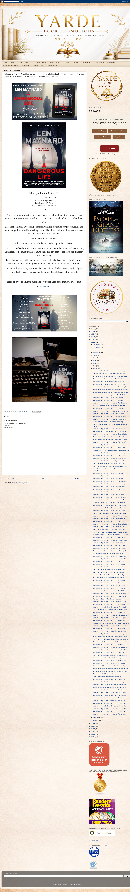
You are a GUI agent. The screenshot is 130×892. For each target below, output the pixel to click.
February (96, 717)
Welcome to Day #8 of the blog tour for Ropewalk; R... (110, 371)
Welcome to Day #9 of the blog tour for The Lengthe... (110, 618)
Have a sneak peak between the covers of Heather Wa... (111, 392)
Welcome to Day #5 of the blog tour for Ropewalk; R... (110, 429)
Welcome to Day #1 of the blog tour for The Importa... (110, 593)
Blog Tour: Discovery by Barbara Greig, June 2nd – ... (110, 463)
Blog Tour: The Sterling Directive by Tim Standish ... (109, 572)
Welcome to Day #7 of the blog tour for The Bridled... (110, 591)
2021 (93, 342)
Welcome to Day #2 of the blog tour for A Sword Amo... (110, 647)
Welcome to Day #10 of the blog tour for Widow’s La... (110, 505)
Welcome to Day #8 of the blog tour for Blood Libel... (109, 703)
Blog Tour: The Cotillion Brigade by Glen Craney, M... (110, 655)
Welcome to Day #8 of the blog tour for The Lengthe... (110, 634)
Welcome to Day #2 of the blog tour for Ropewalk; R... (110, 473)
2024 (93, 334)
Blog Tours (65, 62)
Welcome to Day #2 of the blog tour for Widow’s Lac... (110, 644)
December (96, 344)
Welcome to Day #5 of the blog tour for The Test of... (109, 510)
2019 (93, 726)
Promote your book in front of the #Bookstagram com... (110, 658)
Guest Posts (54, 62)
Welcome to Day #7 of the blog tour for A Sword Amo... (110, 564)
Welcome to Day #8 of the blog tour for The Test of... (109, 455)
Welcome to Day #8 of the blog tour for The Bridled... (110, 494)
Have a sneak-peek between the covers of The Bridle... (110, 671)
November (96, 347)
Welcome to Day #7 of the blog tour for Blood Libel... (109, 711)
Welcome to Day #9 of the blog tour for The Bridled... (110, 413)
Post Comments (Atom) (19, 483)
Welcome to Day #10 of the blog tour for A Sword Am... (110, 508)
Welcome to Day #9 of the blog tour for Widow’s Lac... (110, 516)
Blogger (78, 884)
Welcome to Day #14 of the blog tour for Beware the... (110, 695)
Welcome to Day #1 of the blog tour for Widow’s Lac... (110, 660)
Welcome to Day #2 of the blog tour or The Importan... (110, 497)
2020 (93, 723)
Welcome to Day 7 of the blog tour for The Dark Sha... (110, 395)
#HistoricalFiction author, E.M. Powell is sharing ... (109, 422)
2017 (93, 731)
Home (5, 62)
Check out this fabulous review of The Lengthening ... (110, 666)
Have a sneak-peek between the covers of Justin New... (110, 376)
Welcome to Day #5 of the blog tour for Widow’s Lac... (110, 601)
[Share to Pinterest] (40, 412)
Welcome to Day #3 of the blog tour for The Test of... (109, 548)
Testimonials (25, 65)
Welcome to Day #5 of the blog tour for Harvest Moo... (110, 419)
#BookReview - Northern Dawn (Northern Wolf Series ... (110, 373)
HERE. (47, 286)
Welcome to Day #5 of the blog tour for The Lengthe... (110, 682)
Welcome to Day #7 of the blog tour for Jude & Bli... (109, 526)
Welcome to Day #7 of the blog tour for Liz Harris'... (109, 652)
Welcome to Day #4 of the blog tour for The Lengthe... (110, 692)
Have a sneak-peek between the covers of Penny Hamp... (111, 551)
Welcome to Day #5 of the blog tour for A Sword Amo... (110, 604)
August (95, 355)
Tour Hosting (111, 62)
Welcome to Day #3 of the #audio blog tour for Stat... (109, 631)
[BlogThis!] (35, 412)
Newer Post (9, 479)
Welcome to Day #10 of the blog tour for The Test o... (110, 431)
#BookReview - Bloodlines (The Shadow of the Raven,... (111, 513)
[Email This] (33, 412)
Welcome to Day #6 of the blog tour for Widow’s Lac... (110, 583)
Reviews (75, 62)
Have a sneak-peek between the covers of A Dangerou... (111, 668)
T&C (42, 65)
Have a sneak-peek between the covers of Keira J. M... (110, 636)
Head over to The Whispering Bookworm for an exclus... (111, 674)
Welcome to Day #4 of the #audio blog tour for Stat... (109, 545)
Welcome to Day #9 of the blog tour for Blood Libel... (109, 690)
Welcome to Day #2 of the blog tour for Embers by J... (110, 434)
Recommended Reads (10, 65)
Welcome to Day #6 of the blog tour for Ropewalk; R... (110, 400)
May (94, 363)
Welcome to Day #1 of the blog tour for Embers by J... (110, 524)
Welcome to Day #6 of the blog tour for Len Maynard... (110, 588)
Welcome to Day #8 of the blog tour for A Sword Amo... (110, 543)
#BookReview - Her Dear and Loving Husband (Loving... (111, 623)
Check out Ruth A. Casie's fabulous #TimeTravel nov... (110, 502)
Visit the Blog (99, 131)
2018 (93, 729)
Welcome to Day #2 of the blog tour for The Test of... (109, 561)
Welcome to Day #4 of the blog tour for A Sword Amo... (110, 615)
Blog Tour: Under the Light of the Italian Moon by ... (109, 575)
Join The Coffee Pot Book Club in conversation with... (110, 405)
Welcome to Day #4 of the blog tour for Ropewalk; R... (110, 442)
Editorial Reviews (102, 137)
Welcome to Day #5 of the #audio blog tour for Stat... (109, 461)
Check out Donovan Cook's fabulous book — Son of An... (111, 535)
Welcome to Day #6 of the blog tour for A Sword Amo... (110, 580)
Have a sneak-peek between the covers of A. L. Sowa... (110, 439)
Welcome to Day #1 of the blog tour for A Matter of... (109, 537)
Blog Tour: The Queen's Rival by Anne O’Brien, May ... (110, 569)
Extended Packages (40, 62)
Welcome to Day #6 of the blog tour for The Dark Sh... (110, 481)
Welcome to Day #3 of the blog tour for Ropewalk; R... (110, 453)
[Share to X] (37, 412)
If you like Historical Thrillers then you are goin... (108, 676)
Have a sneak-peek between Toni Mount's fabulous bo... (111, 379)
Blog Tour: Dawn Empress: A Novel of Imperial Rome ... (110, 639)
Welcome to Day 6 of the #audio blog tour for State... (109, 384)
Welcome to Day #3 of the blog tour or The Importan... (110, 416)
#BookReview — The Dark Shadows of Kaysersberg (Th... (111, 450)
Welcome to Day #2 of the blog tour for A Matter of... (109, 458)
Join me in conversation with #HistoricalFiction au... (109, 577)
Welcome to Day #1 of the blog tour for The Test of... (109, 585)
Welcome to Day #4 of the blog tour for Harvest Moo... (110, 500)
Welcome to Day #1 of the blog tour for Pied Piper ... (109, 486)
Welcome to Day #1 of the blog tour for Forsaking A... (110, 567)
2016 (93, 734)
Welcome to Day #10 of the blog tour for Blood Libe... (110, 679)
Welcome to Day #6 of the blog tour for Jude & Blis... (109, 620)
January (96, 720)
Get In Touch (109, 148)
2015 (93, 737)
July (94, 358)
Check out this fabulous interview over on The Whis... (110, 687)
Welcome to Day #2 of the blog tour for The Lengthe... (110, 714)
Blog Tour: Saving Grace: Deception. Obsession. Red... (110, 532)
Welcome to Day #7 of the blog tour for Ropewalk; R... (110, 387)
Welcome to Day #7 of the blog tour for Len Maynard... (110, 492)
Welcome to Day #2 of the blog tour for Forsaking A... (110, 478)
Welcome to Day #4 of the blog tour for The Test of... (109, 521)
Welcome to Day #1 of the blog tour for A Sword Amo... (110, 663)
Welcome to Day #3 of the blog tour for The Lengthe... (110, 698)
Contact (35, 65)
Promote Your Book (24, 62)
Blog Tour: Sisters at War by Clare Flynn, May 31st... (109, 529)
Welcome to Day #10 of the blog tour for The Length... (110, 607)
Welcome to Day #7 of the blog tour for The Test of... (109, 476)
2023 (93, 337)
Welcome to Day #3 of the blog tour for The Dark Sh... (110, 709)
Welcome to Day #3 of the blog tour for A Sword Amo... (110, 628)
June (95, 360)
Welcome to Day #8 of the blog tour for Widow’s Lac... (110, 540)
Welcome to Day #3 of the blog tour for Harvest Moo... (110, 596)
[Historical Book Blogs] (100, 794)
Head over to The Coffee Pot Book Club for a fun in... (110, 642)
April (94, 366)
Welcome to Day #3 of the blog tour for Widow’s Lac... (110, 626)
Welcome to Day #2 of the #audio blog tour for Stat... (109, 700)
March (95, 368)
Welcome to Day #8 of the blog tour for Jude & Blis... (109, 447)
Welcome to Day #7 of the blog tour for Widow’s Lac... (110, 556)
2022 (93, 339)
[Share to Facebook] (38, 412)
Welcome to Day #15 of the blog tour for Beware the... (110, 684)
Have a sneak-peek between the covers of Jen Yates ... (110, 437)
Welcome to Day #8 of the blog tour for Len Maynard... (110, 411)
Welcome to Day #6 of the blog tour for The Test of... (109, 489)
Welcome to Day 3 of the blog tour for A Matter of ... (109, 381)
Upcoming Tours (98, 62)
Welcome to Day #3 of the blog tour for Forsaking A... (110, 397)
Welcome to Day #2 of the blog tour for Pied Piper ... (109, 408)
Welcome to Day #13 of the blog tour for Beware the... (110, 706)
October (96, 350)
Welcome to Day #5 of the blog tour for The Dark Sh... (110, 559)
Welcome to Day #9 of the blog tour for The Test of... (109, 445)
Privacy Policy (52, 65)
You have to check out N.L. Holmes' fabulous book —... (110, 599)
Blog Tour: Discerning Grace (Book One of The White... (110, 609)
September (97, 352)
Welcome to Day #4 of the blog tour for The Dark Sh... (110, 650)
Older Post (80, 479)
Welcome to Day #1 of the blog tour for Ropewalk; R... (110, 484)
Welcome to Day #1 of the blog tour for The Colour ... (110, 403)
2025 (93, 331)
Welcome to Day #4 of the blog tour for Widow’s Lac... (110, 612)
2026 (93, 329)
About (13, 62)
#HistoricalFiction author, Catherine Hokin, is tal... (108, 553)
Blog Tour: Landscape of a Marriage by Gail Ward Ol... (110, 466)
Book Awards (85, 62)
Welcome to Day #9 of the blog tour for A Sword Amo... (110, 518)
